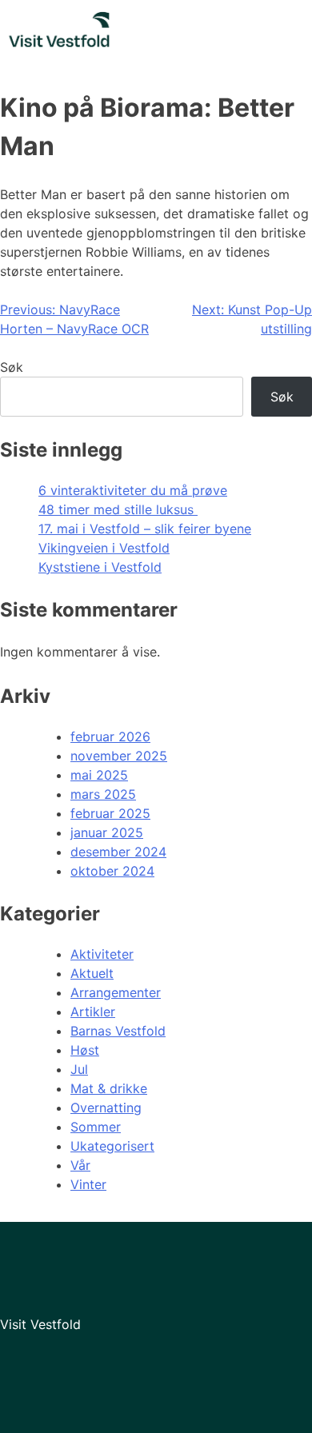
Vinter (88, 1184)
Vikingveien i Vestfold (104, 548)
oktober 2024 (112, 871)
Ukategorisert (112, 1146)
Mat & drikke (108, 1088)
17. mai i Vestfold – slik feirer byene (144, 529)
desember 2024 (118, 852)
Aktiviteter (102, 954)
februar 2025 (110, 813)
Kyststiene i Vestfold (100, 567)
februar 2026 (110, 736)
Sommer (95, 1127)
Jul (79, 1069)
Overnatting (106, 1108)
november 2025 (118, 756)
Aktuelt (92, 973)
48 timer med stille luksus (118, 509)
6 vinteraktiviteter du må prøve (132, 490)
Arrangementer (115, 992)
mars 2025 (103, 794)
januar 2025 (106, 832)
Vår (80, 1165)
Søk (11, 367)
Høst (84, 1050)
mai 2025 (99, 775)
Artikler (92, 1012)
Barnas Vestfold (118, 1031)
